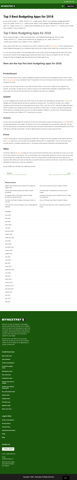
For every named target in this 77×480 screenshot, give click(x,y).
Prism (9, 141)
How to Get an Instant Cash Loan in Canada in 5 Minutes (53, 185)
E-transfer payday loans (7, 367)
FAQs (3, 434)
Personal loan (6, 402)
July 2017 (7, 295)
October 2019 (8, 250)
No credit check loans (8, 391)
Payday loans (6, 398)
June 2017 (8, 298)
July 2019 (7, 256)
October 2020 (8, 234)
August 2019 (8, 253)
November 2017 (9, 289)
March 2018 (8, 279)
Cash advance (6, 359)
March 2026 (8, 224)
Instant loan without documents (8, 387)
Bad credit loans (7, 356)
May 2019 (7, 263)
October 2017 (8, 292)
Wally (18, 153)
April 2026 (8, 221)
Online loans (6, 395)
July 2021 (7, 228)
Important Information (8, 430)
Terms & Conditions (8, 420)
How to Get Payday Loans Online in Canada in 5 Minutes (54, 200)
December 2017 (9, 285)
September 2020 (9, 237)
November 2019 (9, 247)
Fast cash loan (6, 374)
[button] (62, 6)
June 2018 (8, 273)
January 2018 (8, 282)
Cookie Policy (6, 427)
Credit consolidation (8, 363)
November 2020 (9, 231)
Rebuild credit (6, 405)
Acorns (65, 122)
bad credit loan (54, 46)
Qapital (67, 101)
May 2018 (7, 276)
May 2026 (7, 218)
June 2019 (8, 260)
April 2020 (8, 240)
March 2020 (8, 244)
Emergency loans (7, 371)
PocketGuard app (10, 80)
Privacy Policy (6, 423)
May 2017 (7, 301)
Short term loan (6, 409)
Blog (3, 437)
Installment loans (7, 378)
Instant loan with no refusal (8, 382)
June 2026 (8, 215)
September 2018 (9, 269)
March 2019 (8, 266)
